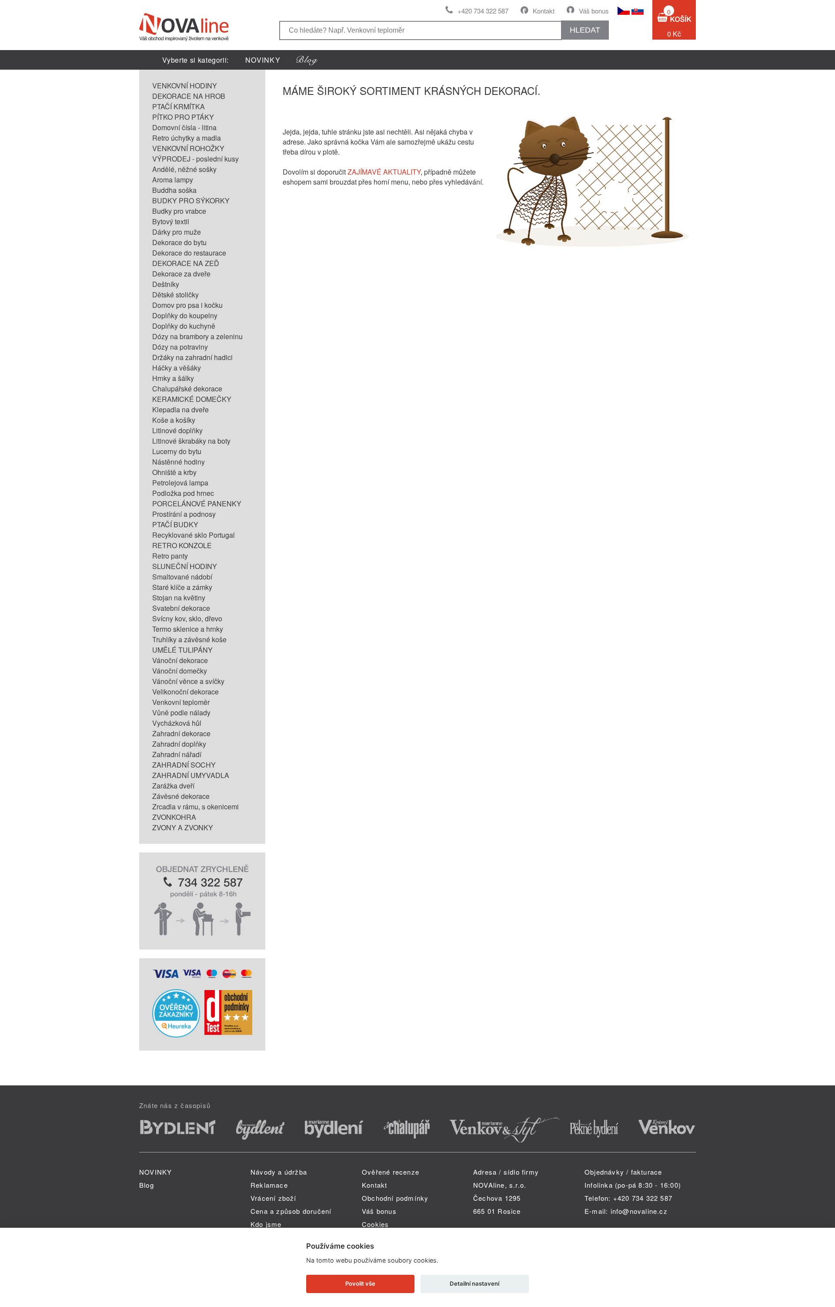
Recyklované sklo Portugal (193, 535)
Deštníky (165, 284)
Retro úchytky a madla (186, 138)
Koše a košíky (173, 420)
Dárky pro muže (176, 232)
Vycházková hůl (176, 723)
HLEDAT (585, 30)
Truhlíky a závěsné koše (189, 639)
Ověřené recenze (390, 1171)
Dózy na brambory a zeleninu (197, 336)
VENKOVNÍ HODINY (184, 86)
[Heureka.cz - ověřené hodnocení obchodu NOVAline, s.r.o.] (176, 1035)
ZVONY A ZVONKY (182, 827)
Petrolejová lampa (180, 483)
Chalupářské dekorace (187, 389)
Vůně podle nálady (181, 712)
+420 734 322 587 (483, 10)
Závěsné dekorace (181, 796)
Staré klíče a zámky (182, 587)
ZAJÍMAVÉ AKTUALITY (384, 172)
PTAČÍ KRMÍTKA (178, 106)
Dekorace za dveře (181, 274)
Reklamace (269, 1184)
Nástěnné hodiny (178, 462)
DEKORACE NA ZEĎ (185, 263)
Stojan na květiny (178, 598)
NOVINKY (263, 60)
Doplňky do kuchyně (183, 326)
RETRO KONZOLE (182, 545)
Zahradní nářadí (176, 754)
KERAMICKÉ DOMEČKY (191, 399)
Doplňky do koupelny (184, 315)
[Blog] (307, 60)
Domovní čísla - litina (184, 127)
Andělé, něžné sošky (184, 169)
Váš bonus (594, 10)
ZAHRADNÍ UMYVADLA (190, 775)
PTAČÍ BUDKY (175, 524)
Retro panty (170, 556)
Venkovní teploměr (181, 702)
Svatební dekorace (181, 608)
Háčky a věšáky (176, 368)
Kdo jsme (266, 1224)
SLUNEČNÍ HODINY (184, 566)
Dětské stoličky (175, 295)
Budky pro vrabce (179, 211)
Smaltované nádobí (182, 577)
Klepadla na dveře (180, 409)
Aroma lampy (172, 180)
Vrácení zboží (273, 1198)
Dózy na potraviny (180, 347)
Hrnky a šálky (173, 378)
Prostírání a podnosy (184, 514)
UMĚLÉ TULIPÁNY (182, 650)
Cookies (375, 1224)
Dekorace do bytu (179, 242)
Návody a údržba (278, 1171)
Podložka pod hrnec (183, 493)
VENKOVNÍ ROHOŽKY (188, 148)
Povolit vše (360, 1283)
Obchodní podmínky (395, 1198)
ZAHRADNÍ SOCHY (184, 765)
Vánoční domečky (179, 671)
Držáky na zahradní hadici (192, 357)
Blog (146, 1184)
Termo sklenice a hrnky (187, 629)
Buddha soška (174, 190)
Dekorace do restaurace (189, 253)
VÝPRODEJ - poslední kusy (195, 159)
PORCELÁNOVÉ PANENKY (196, 504)
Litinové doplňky (177, 430)
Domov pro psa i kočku (187, 305)
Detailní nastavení (474, 1283)
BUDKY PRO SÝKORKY (191, 200)
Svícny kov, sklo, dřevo (187, 618)
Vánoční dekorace (180, 660)
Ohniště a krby (174, 472)
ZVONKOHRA (174, 817)
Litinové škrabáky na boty (191, 441)
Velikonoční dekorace (185, 692)
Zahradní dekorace (181, 733)
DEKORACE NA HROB (188, 96)
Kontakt (543, 10)
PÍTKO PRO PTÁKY (183, 117)
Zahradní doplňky (179, 744)
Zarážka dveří (173, 786)
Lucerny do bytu (176, 451)
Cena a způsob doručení (290, 1211)
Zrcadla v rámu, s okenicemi (195, 807)
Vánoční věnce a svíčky (188, 681)
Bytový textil (170, 221)
